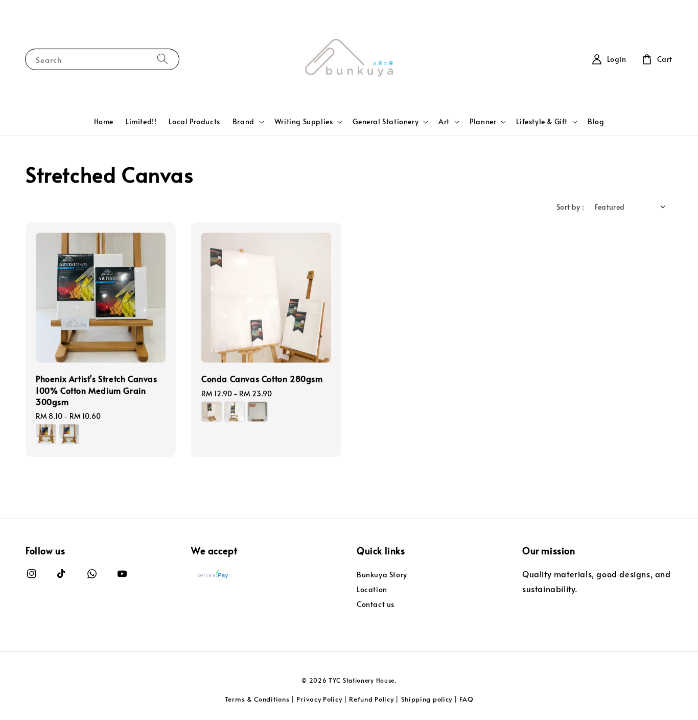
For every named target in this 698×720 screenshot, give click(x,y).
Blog (596, 121)
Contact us (375, 604)
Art (444, 121)
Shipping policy (427, 699)
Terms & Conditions (257, 699)
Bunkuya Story (382, 574)
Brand (243, 121)
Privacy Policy (319, 699)
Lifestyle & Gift (542, 121)
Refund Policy (371, 699)
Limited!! (141, 121)
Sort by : (570, 207)
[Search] (162, 59)
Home (103, 121)
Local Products (194, 121)
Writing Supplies (303, 121)
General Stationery (385, 121)
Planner (483, 121)
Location (372, 589)
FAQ (466, 699)
